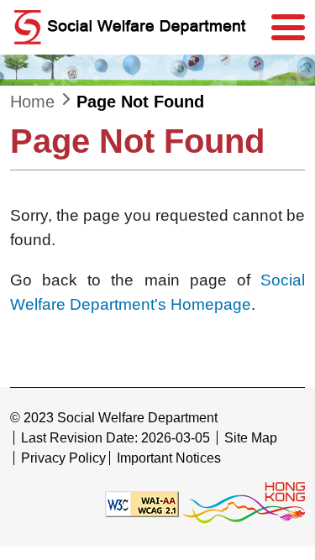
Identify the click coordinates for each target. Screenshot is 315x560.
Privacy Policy (63, 458)
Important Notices (169, 458)
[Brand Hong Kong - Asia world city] (243, 503)
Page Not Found (140, 101)
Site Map (250, 438)
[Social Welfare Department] (136, 27)
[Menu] (288, 27)
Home (32, 101)
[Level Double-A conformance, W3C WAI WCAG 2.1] (142, 503)
